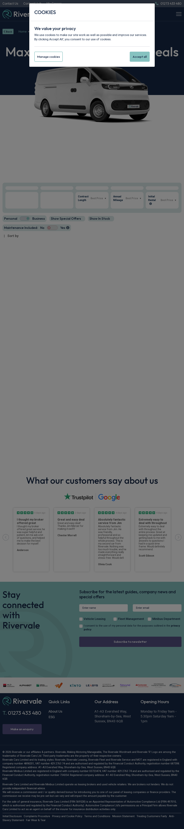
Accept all (140, 56)
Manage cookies (48, 56)
